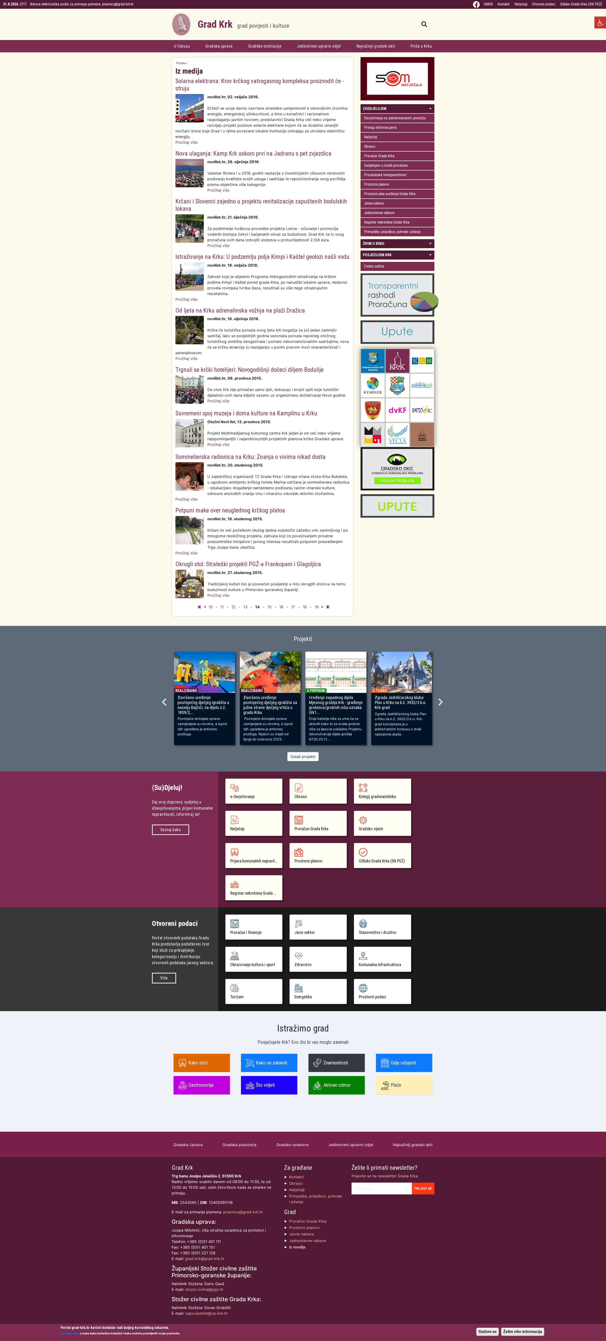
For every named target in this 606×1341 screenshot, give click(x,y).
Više (164, 978)
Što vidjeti (265, 1085)
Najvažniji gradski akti (375, 46)
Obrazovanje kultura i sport (252, 964)
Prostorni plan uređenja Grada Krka (389, 194)
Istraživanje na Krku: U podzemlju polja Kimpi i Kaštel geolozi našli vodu (262, 256)
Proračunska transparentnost (385, 175)
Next (441, 700)
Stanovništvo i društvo (377, 932)
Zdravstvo (303, 964)
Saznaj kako (170, 829)
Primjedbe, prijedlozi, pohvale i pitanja (392, 231)
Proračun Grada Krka (379, 156)
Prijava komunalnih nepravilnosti (256, 861)
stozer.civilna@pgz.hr (204, 1289)
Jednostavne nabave (379, 213)
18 (305, 607)
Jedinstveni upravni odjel (319, 46)
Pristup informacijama (380, 127)
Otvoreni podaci (543, 4)
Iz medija (297, 1247)
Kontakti (504, 4)
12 (234, 607)
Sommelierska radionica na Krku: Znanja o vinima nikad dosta (250, 456)
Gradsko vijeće (371, 828)
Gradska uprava (219, 46)
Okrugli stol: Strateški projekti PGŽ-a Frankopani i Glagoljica (248, 564)
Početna (181, 63)
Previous (165, 700)
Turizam (237, 997)
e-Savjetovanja (242, 796)
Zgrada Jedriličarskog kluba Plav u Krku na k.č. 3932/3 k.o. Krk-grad (400, 702)
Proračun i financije (246, 932)
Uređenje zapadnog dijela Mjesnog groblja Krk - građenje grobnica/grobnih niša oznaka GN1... (336, 705)
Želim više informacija (522, 1332)
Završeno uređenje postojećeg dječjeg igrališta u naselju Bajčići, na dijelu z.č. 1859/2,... (203, 705)
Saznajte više (70, 1333)
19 (317, 607)
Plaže (396, 1085)
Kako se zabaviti (271, 1063)
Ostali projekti (303, 756)
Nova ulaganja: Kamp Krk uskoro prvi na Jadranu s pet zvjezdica (253, 153)
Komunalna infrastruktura (380, 964)
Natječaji (520, 4)
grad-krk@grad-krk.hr (204, 1258)
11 (222, 607)
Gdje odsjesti (403, 1063)
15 (269, 607)
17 (293, 607)
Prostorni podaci (372, 997)
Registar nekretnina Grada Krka (387, 222)
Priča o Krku (421, 46)
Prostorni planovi (376, 184)
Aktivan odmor (337, 1085)
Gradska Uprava (188, 1144)
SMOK (488, 4)
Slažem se (487, 1332)
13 (245, 607)
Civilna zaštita (374, 266)
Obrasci (369, 146)
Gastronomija (201, 1085)
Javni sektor (304, 932)
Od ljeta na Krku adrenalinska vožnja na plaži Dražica (240, 310)
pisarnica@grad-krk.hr (118, 4)
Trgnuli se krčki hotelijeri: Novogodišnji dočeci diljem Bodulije (249, 369)
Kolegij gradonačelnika (377, 796)
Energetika (303, 997)
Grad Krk (243, 24)
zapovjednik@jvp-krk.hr (206, 1313)
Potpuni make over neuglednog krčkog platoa (230, 510)
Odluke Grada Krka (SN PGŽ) (581, 4)
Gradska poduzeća (239, 1144)
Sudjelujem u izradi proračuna (386, 165)
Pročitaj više (186, 142)
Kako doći (198, 1063)
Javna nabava (374, 203)
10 (211, 607)
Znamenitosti (335, 1063)
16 (281, 607)
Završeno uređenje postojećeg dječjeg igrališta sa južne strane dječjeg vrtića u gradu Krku (270, 705)
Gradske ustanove (292, 1144)
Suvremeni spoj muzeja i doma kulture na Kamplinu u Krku (246, 413)
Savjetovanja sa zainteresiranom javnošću (395, 118)
